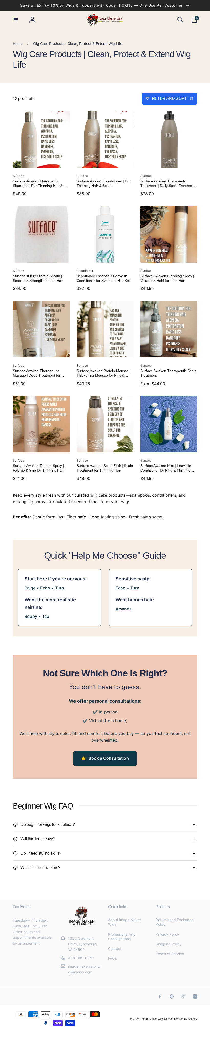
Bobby (31, 616)
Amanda (124, 608)
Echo (45, 587)
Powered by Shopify (185, 1018)
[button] (16, 19)
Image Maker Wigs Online (156, 1018)
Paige (30, 587)
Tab (45, 616)
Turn (59, 587)
